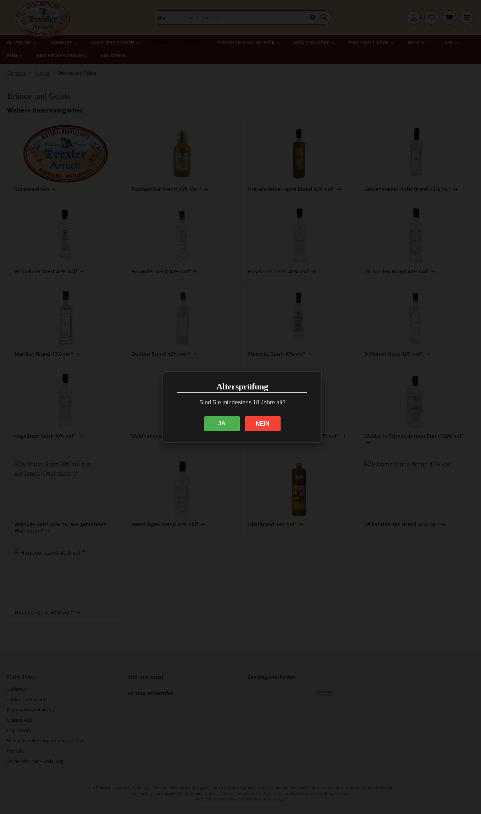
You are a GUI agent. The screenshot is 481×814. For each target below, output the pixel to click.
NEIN (263, 424)
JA (222, 423)
